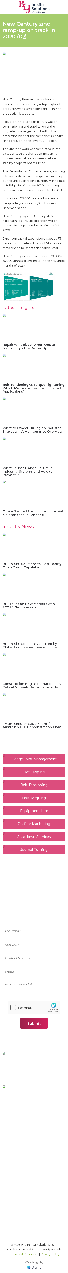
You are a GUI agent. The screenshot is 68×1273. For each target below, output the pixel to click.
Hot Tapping (11, 1143)
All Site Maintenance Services (23, 1153)
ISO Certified (11, 1178)
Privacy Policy (50, 1254)
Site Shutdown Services (19, 1148)
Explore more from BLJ (21, 1229)
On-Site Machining (15, 1134)
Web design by (34, 1262)
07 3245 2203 (22, 1079)
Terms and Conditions (23, 1254)
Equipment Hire (14, 1129)
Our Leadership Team (18, 1204)
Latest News (11, 1173)
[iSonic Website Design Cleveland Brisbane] (34, 1267)
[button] (4, 7)
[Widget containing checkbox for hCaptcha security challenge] (34, 1007)
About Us (9, 1169)
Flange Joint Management (21, 1138)
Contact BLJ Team (15, 1199)
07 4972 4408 (23, 1113)
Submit (34, 1023)
